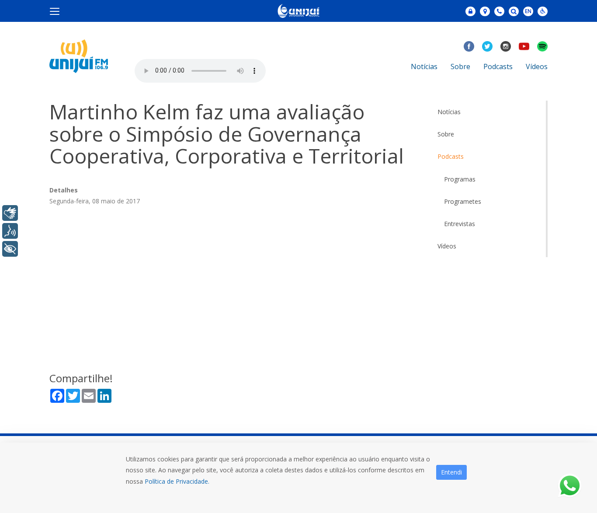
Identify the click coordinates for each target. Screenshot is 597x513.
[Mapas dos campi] (485, 11)
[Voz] (10, 231)
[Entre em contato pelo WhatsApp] (570, 486)
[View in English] (528, 12)
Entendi (451, 472)
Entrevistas (459, 224)
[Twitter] (487, 46)
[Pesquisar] (514, 11)
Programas (460, 179)
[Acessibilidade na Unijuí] (543, 11)
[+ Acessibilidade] (10, 249)
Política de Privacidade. (177, 481)
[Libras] (10, 213)
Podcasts (498, 66)
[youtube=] (524, 46)
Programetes (462, 201)
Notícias (424, 66)
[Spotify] (542, 46)
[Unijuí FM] (78, 55)
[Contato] (499, 11)
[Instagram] (505, 46)
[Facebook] (469, 46)
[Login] (470, 11)
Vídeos (537, 66)
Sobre (460, 66)
